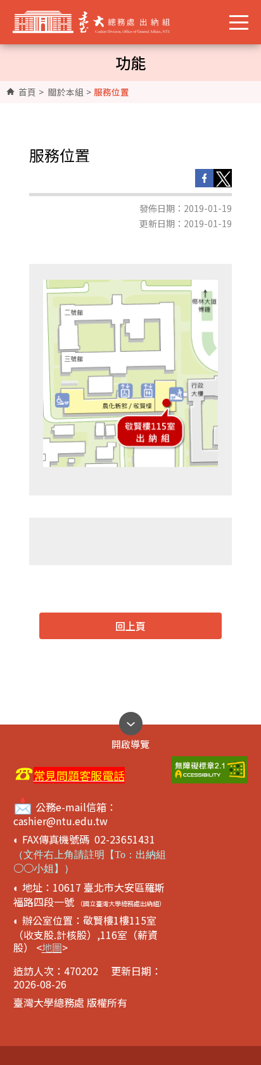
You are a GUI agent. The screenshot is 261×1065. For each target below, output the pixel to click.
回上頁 (130, 625)
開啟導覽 (130, 740)
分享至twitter (222, 178)
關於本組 (66, 91)
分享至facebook (204, 178)
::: (20, 91)
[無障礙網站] (210, 769)
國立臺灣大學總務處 (100, 22)
